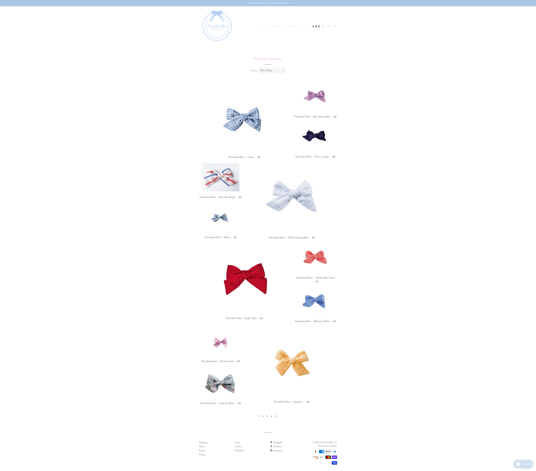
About (276, 27)
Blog (306, 27)
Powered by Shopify (327, 446)
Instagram (278, 451)
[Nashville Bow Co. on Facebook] (313, 27)
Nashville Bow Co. (328, 442)
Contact (293, 27)
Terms (237, 442)
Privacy (202, 455)
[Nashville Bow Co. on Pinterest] (319, 27)
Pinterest (277, 446)
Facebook (277, 442)
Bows (263, 27)
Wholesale (239, 451)
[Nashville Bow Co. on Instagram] (316, 27)
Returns (202, 451)
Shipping (203, 442)
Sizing (202, 446)
